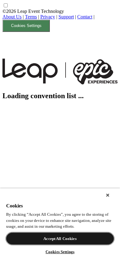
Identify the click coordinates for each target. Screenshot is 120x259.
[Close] (108, 195)
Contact (84, 16)
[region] (60, 223)
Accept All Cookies (59, 238)
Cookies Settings (26, 25)
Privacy (47, 16)
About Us (12, 16)
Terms (31, 16)
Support (66, 16)
